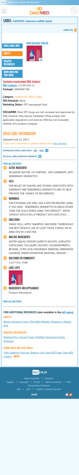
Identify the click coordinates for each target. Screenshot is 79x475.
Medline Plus (10, 337)
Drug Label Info (12, 46)
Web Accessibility (53, 382)
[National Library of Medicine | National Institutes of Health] (40, 372)
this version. (60, 143)
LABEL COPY (14, 268)
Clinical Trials (26, 337)
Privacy (36, 382)
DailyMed (39, 10)
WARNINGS (14, 199)
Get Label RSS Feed (51, 352)
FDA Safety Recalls (40, 321)
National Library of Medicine (23, 2)
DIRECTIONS (14, 220)
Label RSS (68, 30)
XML (42, 151)
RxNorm (34, 352)
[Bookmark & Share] (70, 394)
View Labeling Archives (16, 352)
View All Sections (12, 163)
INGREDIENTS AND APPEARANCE (24, 288)
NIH (18, 389)
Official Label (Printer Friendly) (20, 156)
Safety (7, 53)
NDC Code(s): (10, 85)
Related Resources (9, 62)
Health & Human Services (48, 389)
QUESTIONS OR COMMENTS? (22, 258)
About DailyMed (31, 378)
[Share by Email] (66, 394)
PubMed (39, 337)
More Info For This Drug (11, 73)
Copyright (23, 382)
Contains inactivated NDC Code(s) (21, 81)
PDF (35, 151)
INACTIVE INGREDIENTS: (20, 237)
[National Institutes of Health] (4, 2)
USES (11, 181)
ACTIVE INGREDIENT (18, 168)
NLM (28, 389)
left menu (67, 312)
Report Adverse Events (16, 321)
